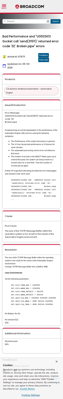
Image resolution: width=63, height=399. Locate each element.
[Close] (56, 361)
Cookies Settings (31, 395)
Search (55, 21)
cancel (48, 21)
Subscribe (43, 60)
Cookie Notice (27, 389)
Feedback (43, 55)
